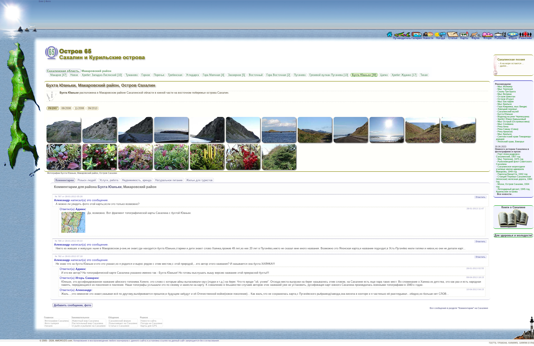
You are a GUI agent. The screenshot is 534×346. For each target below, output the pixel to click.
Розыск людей (87, 180)
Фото (48, 1)
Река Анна (502, 126)
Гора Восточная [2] (278, 74)
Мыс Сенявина (505, 124)
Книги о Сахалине (513, 207)
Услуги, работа (108, 180)
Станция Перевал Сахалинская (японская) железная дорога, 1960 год (514, 179)
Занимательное (80, 317)
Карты (464, 38)
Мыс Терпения (505, 89)
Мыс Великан (504, 94)
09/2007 (53, 108)
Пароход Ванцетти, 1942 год (512, 174)
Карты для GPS (149, 326)
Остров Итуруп (505, 99)
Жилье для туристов (199, 180)
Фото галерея (52, 323)
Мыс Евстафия (505, 101)
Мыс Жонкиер (504, 86)
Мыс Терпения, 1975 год (510, 159)
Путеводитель (402, 38)
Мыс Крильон (504, 104)
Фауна (475, 38)
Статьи (452, 38)
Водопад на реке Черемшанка (513, 116)
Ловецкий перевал (507, 109)
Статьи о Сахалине (119, 326)
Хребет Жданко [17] (404, 74)
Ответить (480, 197)
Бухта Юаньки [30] (364, 74)
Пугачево (300, 74)
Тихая (424, 74)
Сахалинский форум (120, 321)
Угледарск (192, 74)
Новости (428, 38)
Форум (513, 38)
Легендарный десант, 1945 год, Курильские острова (513, 190)
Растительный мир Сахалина (87, 323)
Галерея (417, 38)
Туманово (132, 74)
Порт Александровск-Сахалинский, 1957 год (508, 155)
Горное (145, 74)
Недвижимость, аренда (136, 180)
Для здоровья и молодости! (513, 235)
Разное (144, 317)
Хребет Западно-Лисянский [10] (102, 74)
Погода (440, 38)
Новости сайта (148, 321)
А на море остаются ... (512, 63)
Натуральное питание (169, 180)
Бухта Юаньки (505, 114)
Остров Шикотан (506, 96)
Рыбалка (500, 38)
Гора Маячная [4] (213, 74)
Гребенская (175, 74)
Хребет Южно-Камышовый (511, 119)
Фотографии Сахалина (57, 321)
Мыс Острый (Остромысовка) (513, 121)
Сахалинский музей (508, 111)
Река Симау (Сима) (507, 129)
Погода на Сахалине (151, 323)
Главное (48, 317)
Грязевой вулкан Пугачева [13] (328, 74)
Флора (487, 38)
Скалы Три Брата (506, 91)
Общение (113, 317)
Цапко (384, 74)
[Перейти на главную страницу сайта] (388, 35)
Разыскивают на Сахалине (123, 323)
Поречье (159, 74)
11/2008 (79, 108)
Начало (49, 326)
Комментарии (64, 180)
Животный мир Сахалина (85, 321)
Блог (41, 1)
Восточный (256, 74)
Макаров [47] (58, 74)
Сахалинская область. (63, 71)
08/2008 (66, 108)
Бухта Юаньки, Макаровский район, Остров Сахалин (100, 85)
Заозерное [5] (236, 74)
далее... (504, 66)
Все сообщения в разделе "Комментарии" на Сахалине (459, 308)
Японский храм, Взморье (510, 141)
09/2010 (92, 108)
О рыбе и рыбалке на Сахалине (89, 326)
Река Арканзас (505, 131)
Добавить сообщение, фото (72, 305)
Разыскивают (525, 38)
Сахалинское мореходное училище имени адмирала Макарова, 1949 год (510, 169)
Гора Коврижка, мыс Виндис (512, 106)
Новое (74, 74)
